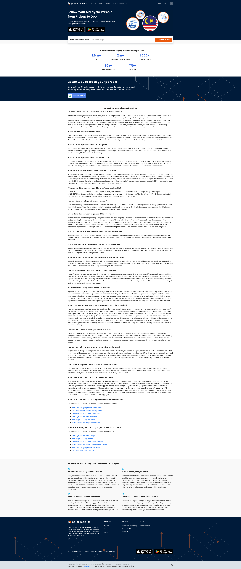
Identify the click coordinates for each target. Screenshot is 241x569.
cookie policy (87, 566)
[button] (172, 565)
